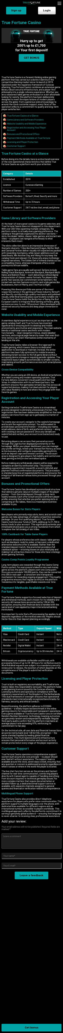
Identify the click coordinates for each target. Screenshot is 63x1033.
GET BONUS (31, 57)
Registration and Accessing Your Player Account (26, 128)
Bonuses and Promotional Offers (23, 134)
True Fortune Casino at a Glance (22, 116)
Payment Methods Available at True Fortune (28, 138)
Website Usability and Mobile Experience (26, 123)
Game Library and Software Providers (25, 119)
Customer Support (16, 146)
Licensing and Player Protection (22, 142)
